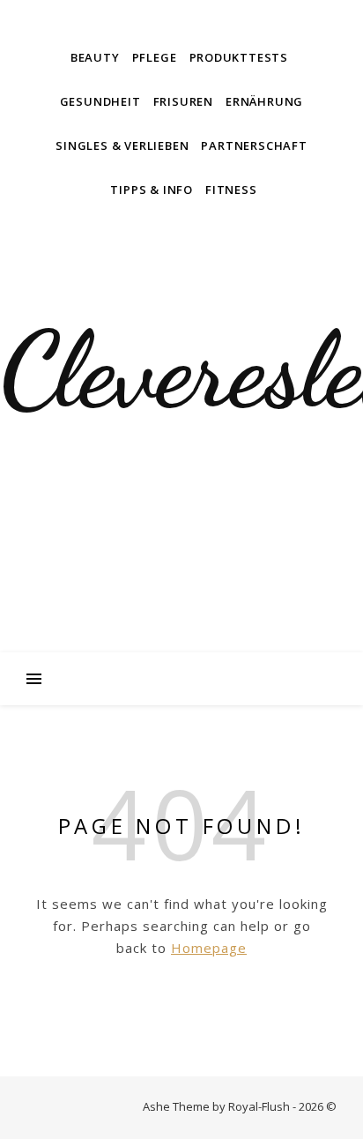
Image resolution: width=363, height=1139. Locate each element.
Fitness (231, 189)
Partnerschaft (254, 145)
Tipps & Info (151, 189)
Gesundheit (100, 101)
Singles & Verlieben (122, 145)
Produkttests (239, 57)
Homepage (209, 948)
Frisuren (183, 101)
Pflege (154, 57)
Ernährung (264, 101)
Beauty (95, 57)
